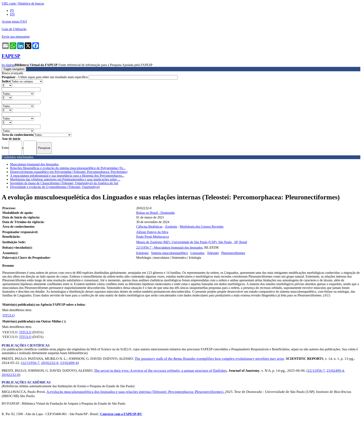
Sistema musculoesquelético (169, 253)
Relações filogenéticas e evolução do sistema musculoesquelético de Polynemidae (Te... (67, 168)
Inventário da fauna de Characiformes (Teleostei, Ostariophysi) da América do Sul (64, 183)
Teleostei (213, 253)
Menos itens (23, 310)
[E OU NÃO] (7, 85)
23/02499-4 (69, 363)
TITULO (8, 315)
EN (12, 14)
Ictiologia (142, 253)
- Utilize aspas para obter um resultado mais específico (45, 77)
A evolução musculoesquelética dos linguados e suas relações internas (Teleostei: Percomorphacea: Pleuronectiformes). (136, 392)
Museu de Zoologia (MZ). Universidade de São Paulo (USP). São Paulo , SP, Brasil (191, 242)
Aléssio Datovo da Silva (152, 232)
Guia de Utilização (14, 29)
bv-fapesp (8, 65)
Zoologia (171, 226)
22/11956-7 (30, 363)
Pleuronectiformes (233, 253)
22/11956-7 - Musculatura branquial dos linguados (169, 247)
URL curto (9, 3)
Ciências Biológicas (149, 226)
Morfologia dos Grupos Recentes (202, 226)
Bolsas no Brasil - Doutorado (155, 212)
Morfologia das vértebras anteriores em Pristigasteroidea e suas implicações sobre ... (65, 179)
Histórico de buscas (31, 3)
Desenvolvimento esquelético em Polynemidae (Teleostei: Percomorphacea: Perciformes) (68, 172)
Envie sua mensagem (16, 36)
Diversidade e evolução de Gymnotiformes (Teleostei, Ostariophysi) (55, 187)
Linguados (197, 253)
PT (12, 10)
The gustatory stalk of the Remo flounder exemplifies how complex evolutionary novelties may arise (209, 359)
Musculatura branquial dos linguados (34, 164)
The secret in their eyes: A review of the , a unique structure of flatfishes (160, 371)
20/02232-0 (49, 363)
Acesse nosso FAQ (14, 21)
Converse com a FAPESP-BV (121, 414)
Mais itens (9, 310)
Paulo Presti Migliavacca (152, 236)
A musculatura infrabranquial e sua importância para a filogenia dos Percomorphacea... (67, 175)
